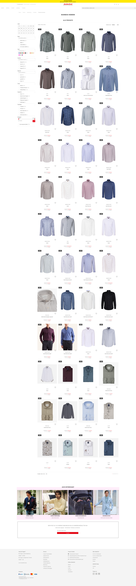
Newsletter (45, 559)
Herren (24, 12)
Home (20, 12)
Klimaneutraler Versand (74, 553)
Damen (69, 564)
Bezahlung (45, 564)
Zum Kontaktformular (23, 562)
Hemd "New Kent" (88, 206)
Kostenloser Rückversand (74, 557)
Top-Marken (70, 571)
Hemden (34, 12)
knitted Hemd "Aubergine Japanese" (47, 316)
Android (94, 566)
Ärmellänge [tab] (20, 104)
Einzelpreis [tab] (19, 117)
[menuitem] (2, 8)
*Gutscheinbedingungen (22, 576)
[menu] (68, 8)
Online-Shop (20, 4)
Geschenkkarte (46, 557)
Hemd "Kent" (47, 132)
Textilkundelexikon (46, 562)
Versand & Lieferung (47, 566)
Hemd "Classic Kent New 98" (88, 279)
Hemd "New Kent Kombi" (109, 316)
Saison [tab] (19, 83)
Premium (69, 569)
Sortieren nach (108, 24)
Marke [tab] (19, 36)
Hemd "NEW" (109, 169)
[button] (55, 55)
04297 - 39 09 (22, 555)
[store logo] (68, 4)
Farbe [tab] (19, 49)
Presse (94, 561)
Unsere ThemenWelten (47, 553)
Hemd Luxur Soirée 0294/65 (88, 95)
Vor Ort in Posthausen (97, 553)
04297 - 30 (21, 559)
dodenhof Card (46, 555)
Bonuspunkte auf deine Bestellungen (76, 559)
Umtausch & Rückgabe (47, 568)
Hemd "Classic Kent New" (68, 279)
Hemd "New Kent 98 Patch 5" (88, 316)
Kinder (69, 568)
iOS (93, 568)
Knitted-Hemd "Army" (108, 390)
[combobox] (109, 8)
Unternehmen (95, 557)
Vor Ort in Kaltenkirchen (97, 555)
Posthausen (26, 4)
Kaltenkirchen (33, 4)
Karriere (94, 559)
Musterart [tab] (19, 70)
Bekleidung (29, 12)
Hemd (47, 58)
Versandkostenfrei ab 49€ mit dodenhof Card (78, 555)
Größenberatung (46, 561)
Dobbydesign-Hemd (108, 95)
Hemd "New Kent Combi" (68, 316)
